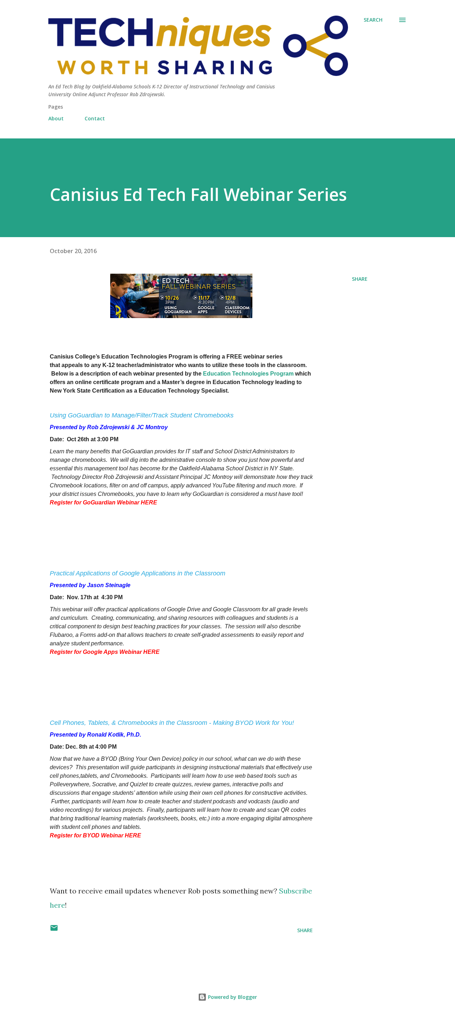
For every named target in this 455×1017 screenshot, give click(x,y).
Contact (95, 118)
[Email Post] (54, 930)
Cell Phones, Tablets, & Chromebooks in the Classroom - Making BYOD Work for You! (172, 722)
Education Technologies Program (248, 374)
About (56, 118)
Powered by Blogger (232, 997)
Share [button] (360, 278)
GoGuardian (137, 451)
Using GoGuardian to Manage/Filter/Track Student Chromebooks (142, 415)
